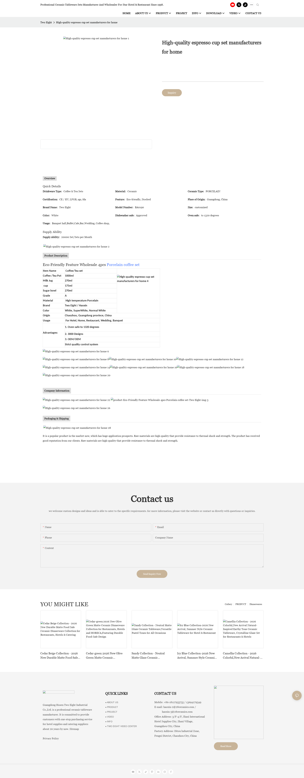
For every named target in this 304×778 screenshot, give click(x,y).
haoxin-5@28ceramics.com (173, 711)
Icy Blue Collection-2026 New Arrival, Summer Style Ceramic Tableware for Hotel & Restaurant (196, 656)
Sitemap (74, 729)
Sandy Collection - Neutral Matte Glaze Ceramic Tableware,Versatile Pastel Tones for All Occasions (148, 656)
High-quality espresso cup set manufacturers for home (86, 22)
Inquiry (172, 92)
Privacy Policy (51, 738)
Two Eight (46, 22)
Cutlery (228, 604)
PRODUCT (240, 604)
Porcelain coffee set (123, 264)
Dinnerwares (256, 604)
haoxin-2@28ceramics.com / (179, 706)
